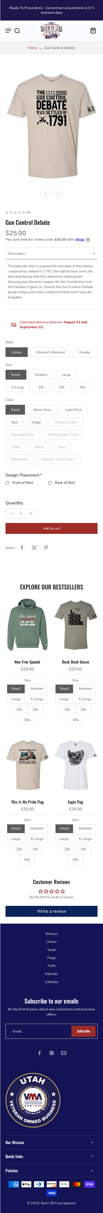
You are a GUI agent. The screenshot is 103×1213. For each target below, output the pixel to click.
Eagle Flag (75, 802)
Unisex (51, 941)
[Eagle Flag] (76, 765)
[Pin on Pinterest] (46, 548)
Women (51, 933)
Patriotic (51, 973)
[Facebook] (40, 1053)
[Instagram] (52, 1053)
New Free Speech (27, 662)
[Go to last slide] (45, 194)
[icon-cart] (91, 30)
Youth (51, 949)
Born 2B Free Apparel (58, 1203)
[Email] (64, 1053)
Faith (51, 965)
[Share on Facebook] (22, 548)
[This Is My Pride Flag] (27, 765)
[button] (51, 528)
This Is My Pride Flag (27, 802)
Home (33, 47)
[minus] (11, 514)
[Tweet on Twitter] (34, 548)
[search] (17, 30)
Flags (51, 957)
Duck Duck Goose (75, 662)
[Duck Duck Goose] (76, 625)
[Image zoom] (51, 126)
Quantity (14, 503)
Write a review (51, 911)
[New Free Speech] (27, 625)
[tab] (9, 651)
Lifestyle (51, 981)
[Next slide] (57, 194)
